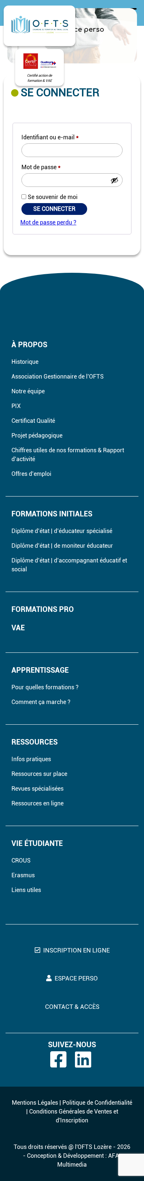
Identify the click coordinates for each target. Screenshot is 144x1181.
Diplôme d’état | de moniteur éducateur (62, 545)
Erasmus (23, 875)
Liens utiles (26, 889)
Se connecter (54, 208)
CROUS (21, 860)
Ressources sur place (39, 773)
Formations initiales (51, 513)
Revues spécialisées (37, 788)
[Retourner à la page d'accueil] (39, 26)
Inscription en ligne (76, 950)
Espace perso (76, 978)
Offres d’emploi (31, 473)
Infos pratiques (31, 759)
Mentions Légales (35, 1102)
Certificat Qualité (33, 420)
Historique (24, 361)
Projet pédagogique (36, 435)
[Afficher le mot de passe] (114, 180)
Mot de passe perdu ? (48, 222)
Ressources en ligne (37, 803)
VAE (18, 627)
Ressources (34, 742)
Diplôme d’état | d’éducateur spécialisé (61, 530)
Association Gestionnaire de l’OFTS (57, 376)
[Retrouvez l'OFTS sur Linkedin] (86, 1059)
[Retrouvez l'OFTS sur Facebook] (61, 1059)
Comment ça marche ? (41, 702)
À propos (29, 344)
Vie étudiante (37, 843)
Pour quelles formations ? (45, 687)
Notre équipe (28, 391)
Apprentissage (40, 670)
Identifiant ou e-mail (50, 137)
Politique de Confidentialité (97, 1102)
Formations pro (42, 609)
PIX (16, 406)
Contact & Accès (72, 1006)
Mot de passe (41, 167)
